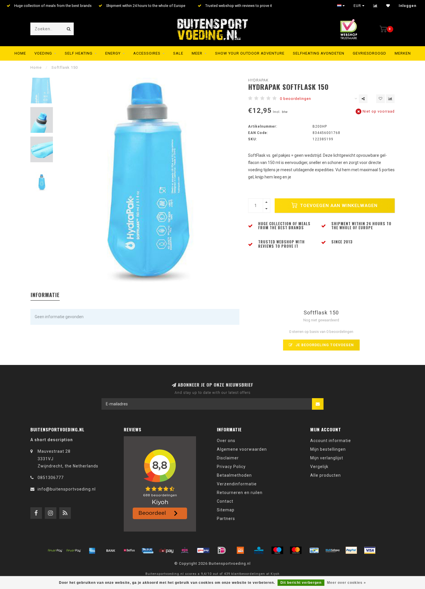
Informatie (45, 295)
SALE (178, 53)
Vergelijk (319, 466)
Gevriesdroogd (369, 53)
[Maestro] (277, 550)
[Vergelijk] (375, 6)
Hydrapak (258, 80)
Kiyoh (275, 573)
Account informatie (330, 440)
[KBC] (259, 550)
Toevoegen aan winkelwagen (338, 205)
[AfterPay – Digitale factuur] (73, 550)
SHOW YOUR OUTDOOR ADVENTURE (249, 53)
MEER (197, 53)
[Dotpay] (166, 550)
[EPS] (185, 550)
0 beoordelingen (295, 98)
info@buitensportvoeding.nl (67, 489)
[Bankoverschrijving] (111, 550)
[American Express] (92, 550)
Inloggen (407, 6)
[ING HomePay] (240, 550)
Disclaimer (228, 458)
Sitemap (225, 510)
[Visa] (370, 550)
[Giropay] (203, 550)
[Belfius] (129, 550)
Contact (225, 501)
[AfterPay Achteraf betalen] (55, 550)
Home (20, 53)
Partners (226, 518)
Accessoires (146, 53)
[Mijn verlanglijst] (388, 6)
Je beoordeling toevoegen (324, 345)
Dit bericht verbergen (300, 583)
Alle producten (325, 475)
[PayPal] (351, 550)
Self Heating (79, 53)
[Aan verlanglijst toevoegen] (380, 98)
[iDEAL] (222, 550)
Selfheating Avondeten (318, 53)
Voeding (43, 53)
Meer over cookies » (346, 583)
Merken (403, 53)
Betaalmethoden (234, 475)
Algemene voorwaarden (242, 449)
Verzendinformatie (237, 484)
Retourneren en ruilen (240, 492)
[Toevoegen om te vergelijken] (390, 98)
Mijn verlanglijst (326, 458)
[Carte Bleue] (148, 550)
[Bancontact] (314, 550)
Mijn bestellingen (328, 449)
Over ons (226, 440)
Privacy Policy (231, 466)
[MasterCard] (296, 550)
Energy (113, 53)
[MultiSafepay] (333, 550)
